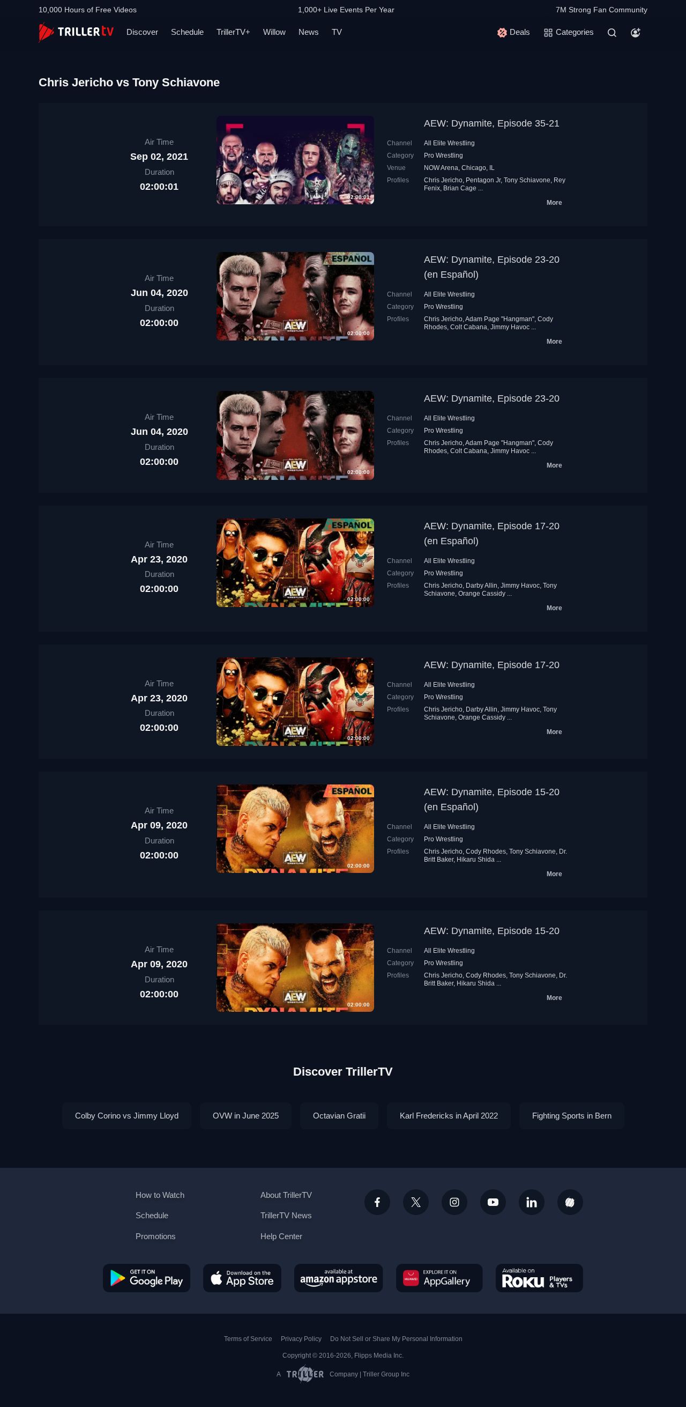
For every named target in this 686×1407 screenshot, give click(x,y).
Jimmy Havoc (510, 327)
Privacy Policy (301, 1339)
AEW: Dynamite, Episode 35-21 (492, 123)
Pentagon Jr (483, 180)
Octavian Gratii (339, 1115)
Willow (274, 31)
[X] (416, 1202)
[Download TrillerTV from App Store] (242, 1278)
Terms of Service (248, 1339)
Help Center (281, 1236)
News (309, 31)
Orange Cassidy (481, 593)
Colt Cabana (468, 327)
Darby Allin (481, 585)
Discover (142, 31)
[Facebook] (377, 1202)
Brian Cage (459, 188)
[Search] (612, 33)
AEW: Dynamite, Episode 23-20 (492, 398)
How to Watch (160, 1194)
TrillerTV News (286, 1215)
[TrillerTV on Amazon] (338, 1278)
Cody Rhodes (486, 851)
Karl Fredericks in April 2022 (449, 1115)
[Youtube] (493, 1202)
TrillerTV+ (233, 31)
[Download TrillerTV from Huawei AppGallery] (439, 1278)
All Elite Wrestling (449, 143)
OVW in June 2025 (246, 1115)
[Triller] (570, 1202)
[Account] (635, 33)
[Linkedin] (532, 1202)
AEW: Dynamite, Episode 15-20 (492, 930)
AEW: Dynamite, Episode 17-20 (492, 665)
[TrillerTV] (76, 32)
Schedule (187, 31)
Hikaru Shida (476, 859)
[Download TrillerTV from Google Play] (146, 1278)
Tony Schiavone (527, 180)
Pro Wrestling (443, 155)
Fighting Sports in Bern (572, 1115)
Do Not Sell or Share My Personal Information (396, 1339)
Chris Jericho (443, 180)
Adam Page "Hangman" (499, 319)
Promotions (156, 1236)
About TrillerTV (286, 1194)
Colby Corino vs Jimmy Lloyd (126, 1115)
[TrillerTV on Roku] (539, 1278)
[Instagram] (454, 1202)
